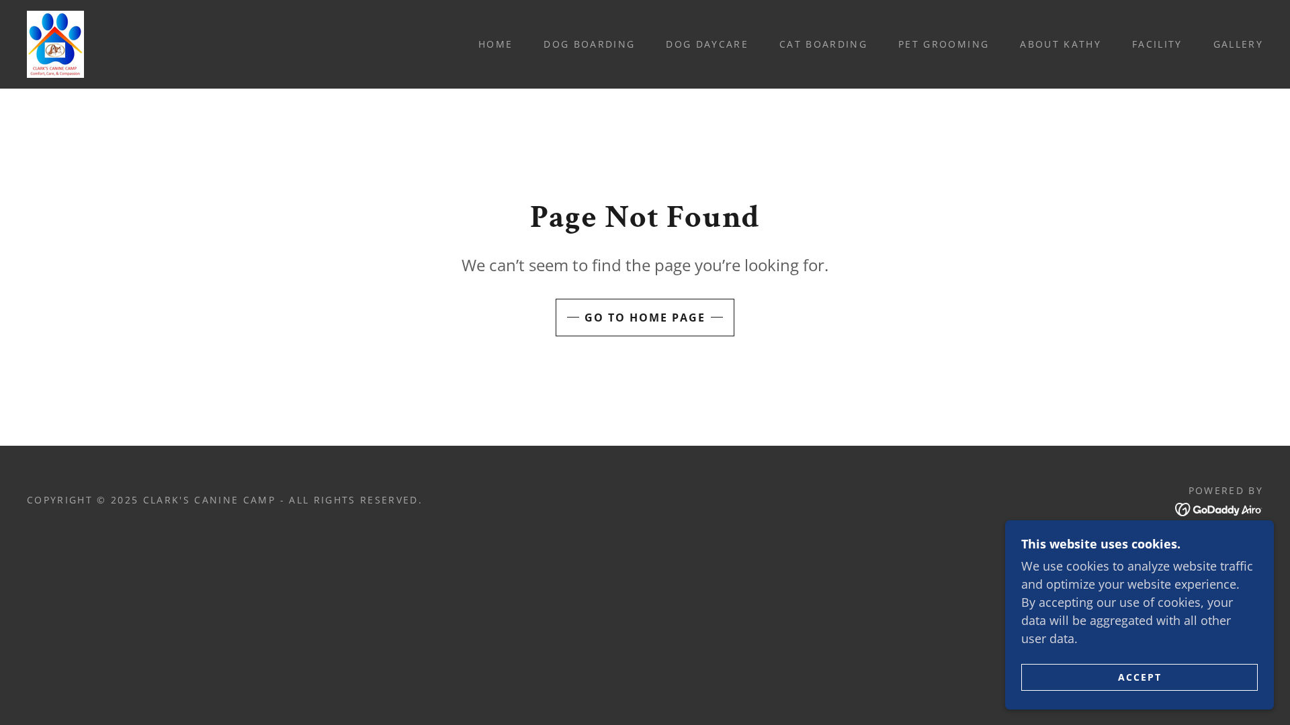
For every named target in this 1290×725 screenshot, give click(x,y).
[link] (55, 43)
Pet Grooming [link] (943, 44)
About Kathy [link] (1060, 44)
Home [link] (495, 44)
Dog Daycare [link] (707, 44)
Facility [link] (1157, 44)
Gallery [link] (1238, 44)
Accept (1140, 677)
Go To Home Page (645, 317)
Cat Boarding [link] (823, 44)
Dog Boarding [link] (589, 44)
